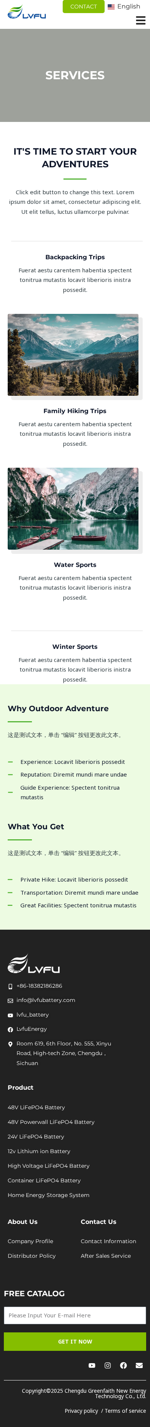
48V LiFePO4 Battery (36, 1107)
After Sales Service (106, 1255)
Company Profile (30, 1241)
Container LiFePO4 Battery (44, 1180)
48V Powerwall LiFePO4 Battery (51, 1122)
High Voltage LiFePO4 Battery (49, 1165)
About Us (23, 1221)
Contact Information (108, 1241)
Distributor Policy (32, 1255)
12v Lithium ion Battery (39, 1151)
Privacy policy (82, 1410)
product (20, 1087)
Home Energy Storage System (49, 1195)
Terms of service (125, 1410)
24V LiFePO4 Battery (36, 1136)
